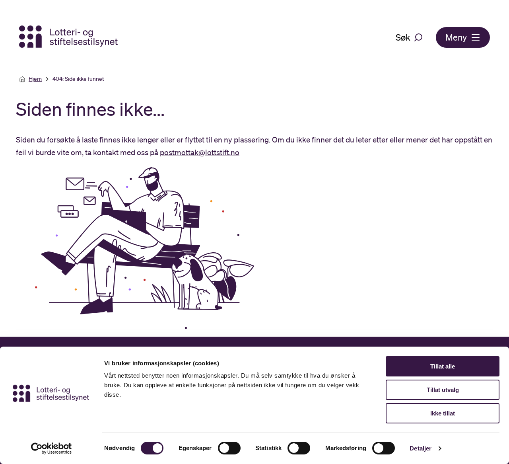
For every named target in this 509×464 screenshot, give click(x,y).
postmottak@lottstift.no (199, 152)
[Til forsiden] (69, 37)
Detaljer (420, 448)
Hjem (35, 78)
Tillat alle (442, 366)
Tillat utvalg (443, 389)
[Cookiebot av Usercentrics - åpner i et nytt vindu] (51, 448)
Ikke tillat (442, 413)
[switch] (229, 448)
